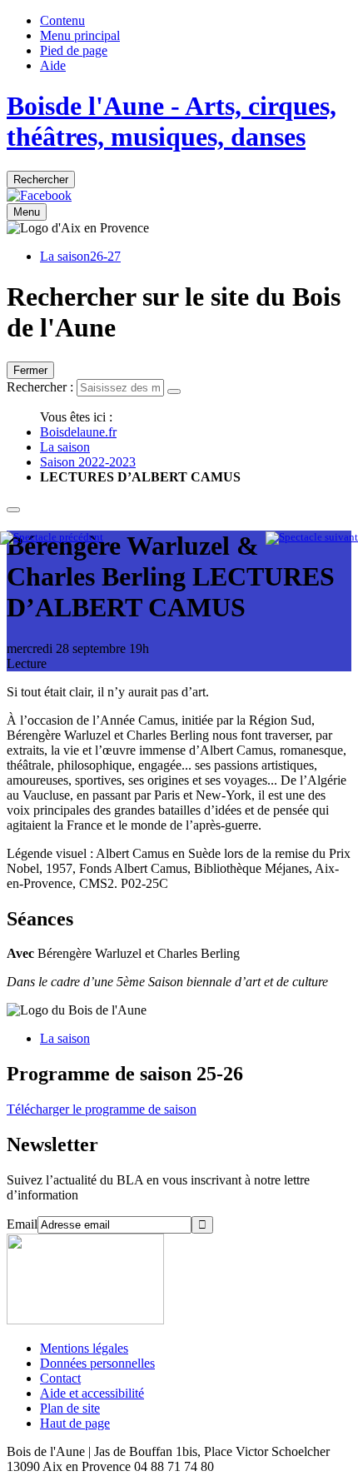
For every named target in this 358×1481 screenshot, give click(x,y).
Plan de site (70, 1408)
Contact (60, 1378)
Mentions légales (84, 1348)
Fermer (30, 370)
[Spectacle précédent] (51, 537)
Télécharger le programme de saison (101, 1109)
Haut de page (75, 1423)
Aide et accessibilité (92, 1393)
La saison (65, 447)
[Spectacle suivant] (312, 537)
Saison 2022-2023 (88, 462)
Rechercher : (40, 387)
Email (22, 1224)
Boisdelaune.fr (78, 432)
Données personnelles (97, 1363)
